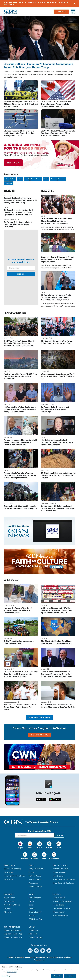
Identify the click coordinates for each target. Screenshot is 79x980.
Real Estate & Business (63, 883)
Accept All (57, 976)
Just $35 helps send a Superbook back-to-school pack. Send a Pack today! (36, 3)
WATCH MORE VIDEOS (39, 717)
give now (61, 11)
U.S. (6, 179)
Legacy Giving (59, 872)
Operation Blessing (12, 869)
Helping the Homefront (14, 876)
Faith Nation (58, 905)
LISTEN (32, 926)
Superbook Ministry (12, 930)
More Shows (58, 912)
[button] (72, 12)
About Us (8, 912)
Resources (33, 883)
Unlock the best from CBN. (39, 831)
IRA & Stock (58, 876)
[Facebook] (36, 950)
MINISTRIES (9, 865)
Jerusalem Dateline (61, 908)
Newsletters (9, 898)
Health (46, 179)
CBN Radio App (36, 937)
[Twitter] (48, 950)
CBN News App (35, 919)
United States (35, 898)
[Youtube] (30, 950)
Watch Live (8, 183)
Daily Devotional (36, 869)
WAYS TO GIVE (60, 865)
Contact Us (9, 901)
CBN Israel (8, 872)
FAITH (31, 865)
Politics (12, 179)
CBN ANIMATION (12, 926)
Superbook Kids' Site (13, 937)
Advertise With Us (12, 905)
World (20, 179)
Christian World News (62, 901)
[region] (39, 972)
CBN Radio (34, 930)
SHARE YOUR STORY (39, 735)
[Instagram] (42, 950)
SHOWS (57, 894)
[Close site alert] (74, 3)
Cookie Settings (6, 976)
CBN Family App (60, 915)
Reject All (70, 976)
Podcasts (61, 179)
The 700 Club (59, 898)
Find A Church (35, 879)
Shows (53, 179)
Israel (27, 179)
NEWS (31, 894)
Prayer (31, 872)
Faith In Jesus (35, 876)
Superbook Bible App (13, 934)
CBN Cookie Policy (12, 972)
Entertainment (36, 179)
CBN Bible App (35, 886)
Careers (7, 908)
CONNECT (9, 894)
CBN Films (8, 879)
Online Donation (60, 869)
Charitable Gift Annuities (64, 879)
